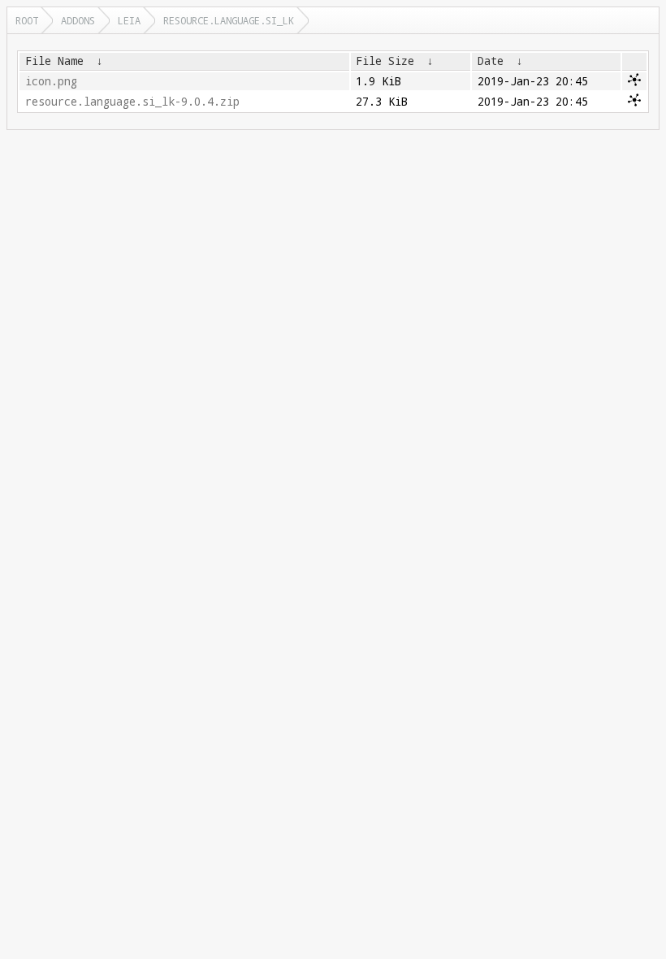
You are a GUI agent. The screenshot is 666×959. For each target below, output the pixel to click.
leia (129, 20)
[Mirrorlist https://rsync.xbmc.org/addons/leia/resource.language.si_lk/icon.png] (634, 82)
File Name (54, 61)
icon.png (51, 81)
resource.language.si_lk (228, 20)
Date (491, 61)
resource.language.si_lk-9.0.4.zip (132, 101)
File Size (385, 61)
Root (26, 20)
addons (78, 20)
